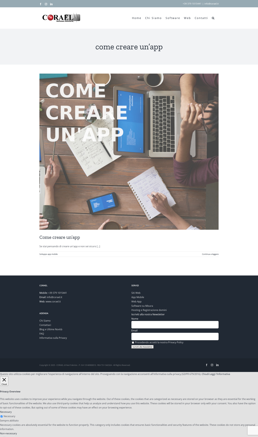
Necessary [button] (6, 412)
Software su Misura (142, 305)
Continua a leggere (210, 254)
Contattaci (45, 325)
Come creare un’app (59, 237)
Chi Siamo (45, 320)
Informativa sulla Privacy (53, 337)
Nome (134, 318)
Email (134, 330)
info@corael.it (211, 3)
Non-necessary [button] (8, 433)
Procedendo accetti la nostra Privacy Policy (159, 342)
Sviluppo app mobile (48, 254)
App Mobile (137, 297)
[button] (213, 18)
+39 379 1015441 (192, 3)
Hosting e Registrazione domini (149, 310)
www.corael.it (53, 301)
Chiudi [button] (205, 374)
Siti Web (135, 292)
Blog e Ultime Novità (50, 329)
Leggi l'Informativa (219, 374)
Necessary (9, 416)
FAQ (41, 333)
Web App (136, 301)
